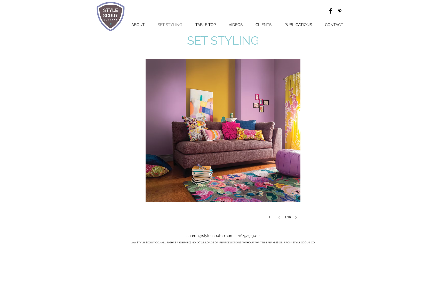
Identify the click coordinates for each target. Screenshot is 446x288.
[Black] (340, 11)
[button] (223, 139)
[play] (270, 216)
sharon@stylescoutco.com (210, 235)
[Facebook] (330, 11)
